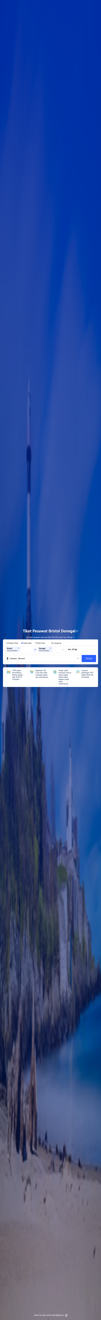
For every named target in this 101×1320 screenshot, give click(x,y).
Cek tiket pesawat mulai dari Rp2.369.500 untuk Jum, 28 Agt (49, 637)
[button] (79, 4)
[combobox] (21, 649)
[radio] (12, 643)
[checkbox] (56, 643)
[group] (20, 649)
